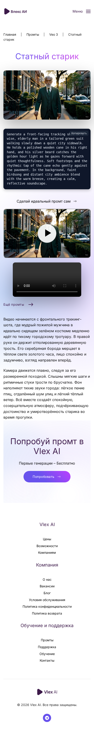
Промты (47, 640)
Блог (47, 593)
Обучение (47, 654)
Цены (47, 539)
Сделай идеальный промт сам (43, 201)
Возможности (47, 546)
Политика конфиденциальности (47, 606)
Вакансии (47, 586)
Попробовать (44, 477)
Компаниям (47, 552)
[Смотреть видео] (47, 233)
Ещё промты (13, 304)
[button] (82, 11)
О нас (47, 579)
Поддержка (47, 647)
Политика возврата (47, 613)
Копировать (79, 133)
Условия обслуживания (47, 600)
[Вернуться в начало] (16, 11)
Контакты (47, 660)
